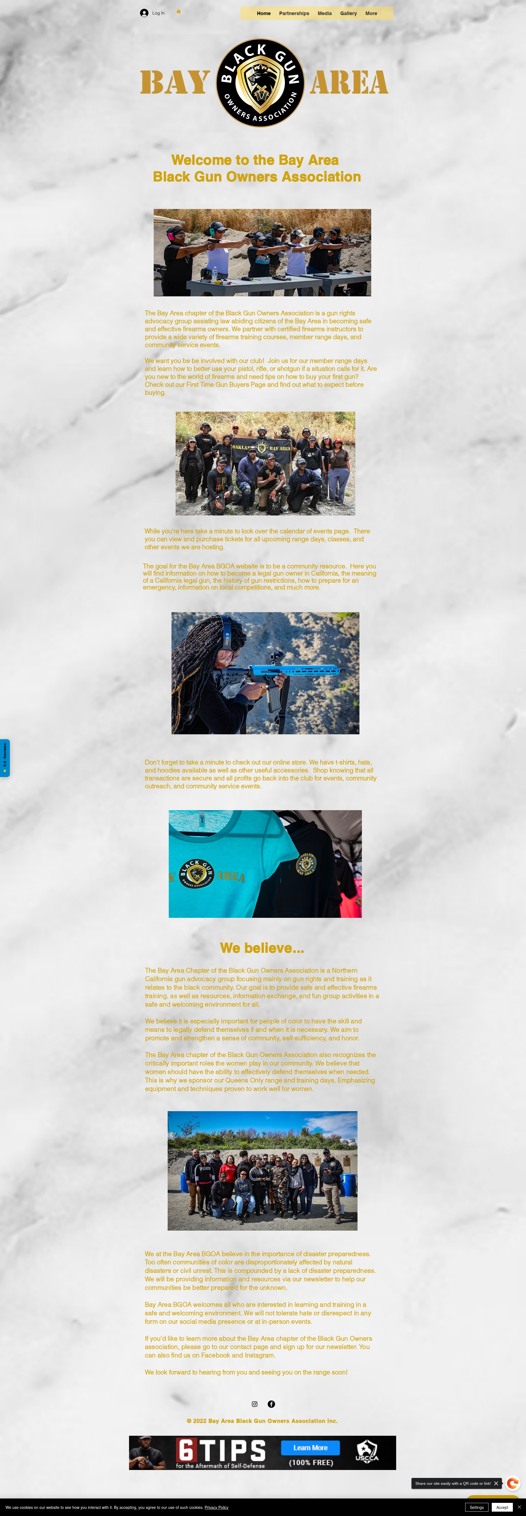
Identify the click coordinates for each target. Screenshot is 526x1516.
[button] (179, 10)
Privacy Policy (216, 1507)
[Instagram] (254, 1404)
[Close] (519, 1507)
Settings (477, 1507)
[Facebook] (271, 1404)
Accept (502, 1507)
